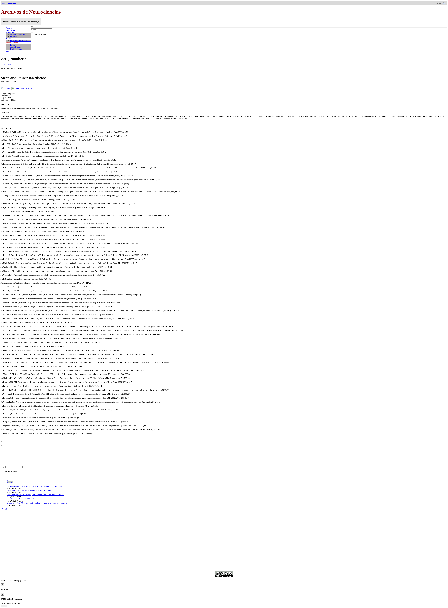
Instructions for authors (20, 41)
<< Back (4, 64)
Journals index (18, 47)
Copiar (4, 606)
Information (10, 32)
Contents (9, 28)
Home (12, 45)
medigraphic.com (12, 43)
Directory (13, 36)
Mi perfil (9, 51)
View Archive (11, 30)
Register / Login (16, 49)
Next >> (11, 64)
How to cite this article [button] (23, 88)
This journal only (40, 34)
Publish (8, 39)
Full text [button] (7, 88)
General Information (19, 34)
